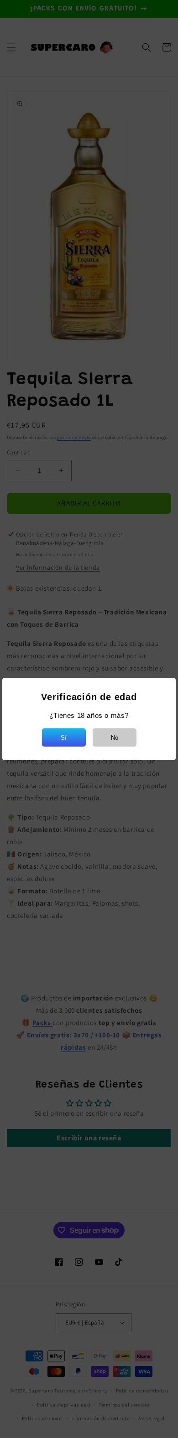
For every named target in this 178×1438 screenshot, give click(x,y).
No (114, 737)
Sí (64, 737)
